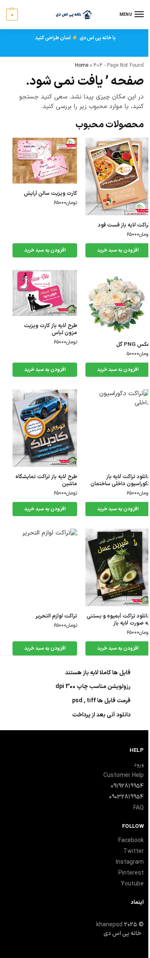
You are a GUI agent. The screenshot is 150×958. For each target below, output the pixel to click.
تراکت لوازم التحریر (56, 616)
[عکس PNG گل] (117, 302)
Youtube (132, 884)
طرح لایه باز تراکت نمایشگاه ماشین (46, 481)
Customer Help (123, 775)
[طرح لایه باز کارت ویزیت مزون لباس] (44, 293)
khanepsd (109, 924)
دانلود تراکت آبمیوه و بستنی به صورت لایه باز (118, 620)
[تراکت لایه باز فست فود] (117, 176)
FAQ (138, 808)
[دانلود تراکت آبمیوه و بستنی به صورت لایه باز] (117, 567)
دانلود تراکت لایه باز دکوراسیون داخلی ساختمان (120, 481)
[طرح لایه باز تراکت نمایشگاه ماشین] (44, 428)
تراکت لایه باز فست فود (124, 225)
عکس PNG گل (133, 344)
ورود (138, 764)
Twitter (133, 851)
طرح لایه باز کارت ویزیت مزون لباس (50, 330)
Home (81, 65)
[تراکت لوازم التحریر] (44, 567)
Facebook (131, 840)
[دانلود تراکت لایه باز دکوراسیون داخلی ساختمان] (117, 428)
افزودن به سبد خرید (118, 250)
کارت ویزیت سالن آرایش (50, 193)
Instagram (130, 862)
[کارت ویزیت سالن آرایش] (44, 161)
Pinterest (131, 873)
